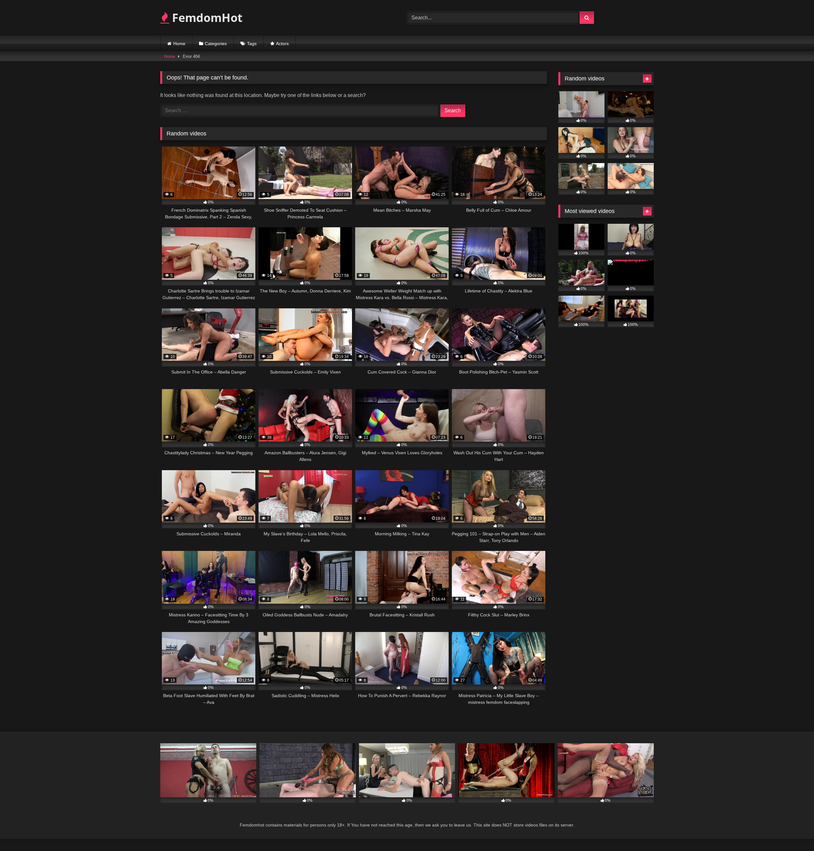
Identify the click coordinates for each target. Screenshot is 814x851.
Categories (216, 43)
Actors (282, 43)
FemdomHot (206, 17)
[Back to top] (794, 832)
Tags (252, 43)
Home (179, 43)
